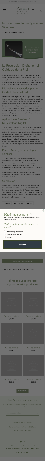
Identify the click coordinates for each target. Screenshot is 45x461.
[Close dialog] (43, 210)
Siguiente (22, 244)
